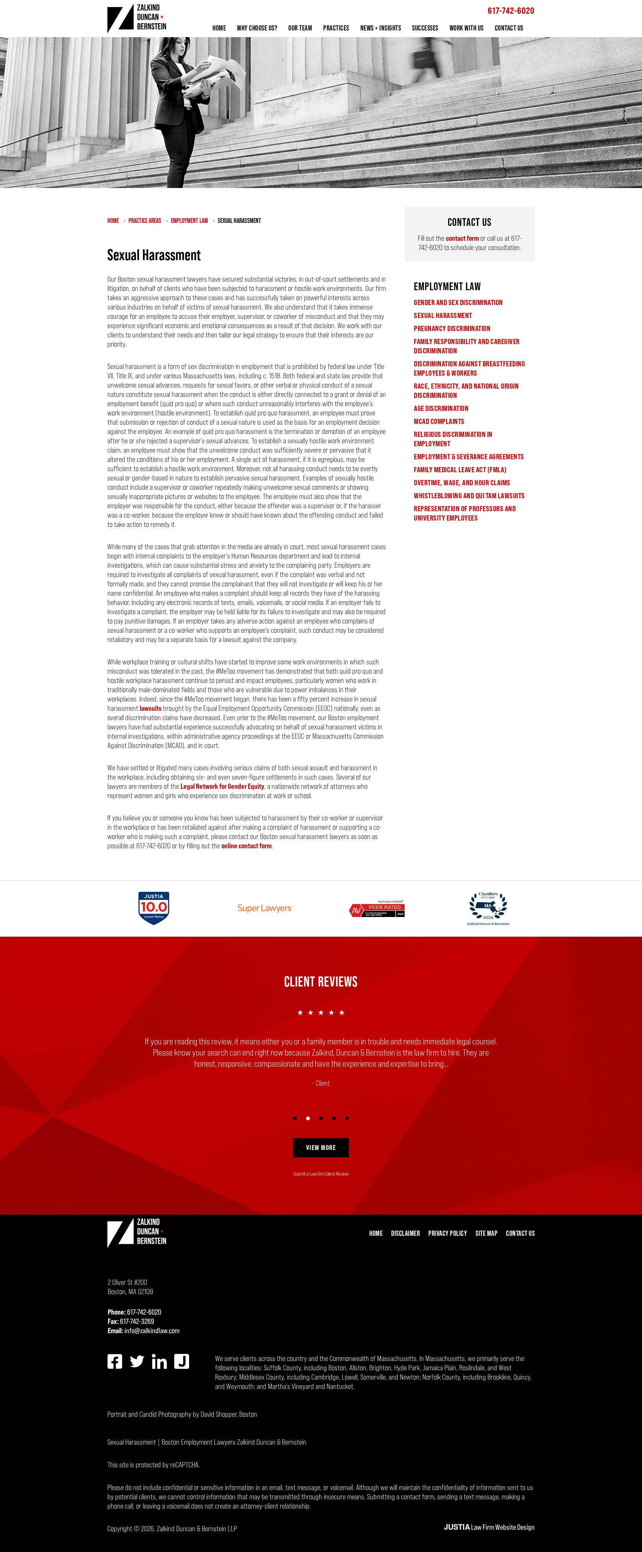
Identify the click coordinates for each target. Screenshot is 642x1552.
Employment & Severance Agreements (469, 456)
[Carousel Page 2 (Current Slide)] (308, 1118)
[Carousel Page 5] (347, 1118)
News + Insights (380, 28)
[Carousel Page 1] (295, 1118)
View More (321, 1147)
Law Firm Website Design (489, 1527)
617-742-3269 (137, 1321)
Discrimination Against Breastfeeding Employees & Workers (469, 368)
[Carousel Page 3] (321, 1118)
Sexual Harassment (443, 315)
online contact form (246, 845)
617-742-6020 (511, 10)
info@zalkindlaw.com (151, 1330)
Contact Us (509, 28)
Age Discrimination (441, 408)
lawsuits (151, 708)
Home (219, 28)
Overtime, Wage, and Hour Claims (462, 482)
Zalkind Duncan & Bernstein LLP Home (136, 19)
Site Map (486, 1233)
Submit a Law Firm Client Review (321, 1173)
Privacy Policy (447, 1233)
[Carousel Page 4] (334, 1118)
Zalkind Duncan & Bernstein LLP (197, 1528)
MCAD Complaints (439, 421)
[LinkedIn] (159, 1361)
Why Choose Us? (257, 28)
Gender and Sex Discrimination (458, 302)
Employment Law (447, 286)
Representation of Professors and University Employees (465, 513)
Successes (425, 28)
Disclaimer (405, 1233)
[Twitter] (137, 1361)
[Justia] (181, 1361)
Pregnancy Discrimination (452, 328)
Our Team (300, 28)
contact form (462, 238)
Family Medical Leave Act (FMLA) (460, 469)
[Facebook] (114, 1361)
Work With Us (467, 28)
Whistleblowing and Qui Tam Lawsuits (469, 495)
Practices (336, 28)
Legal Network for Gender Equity (222, 786)
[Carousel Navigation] (321, 1117)
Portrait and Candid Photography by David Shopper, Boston (182, 1414)
